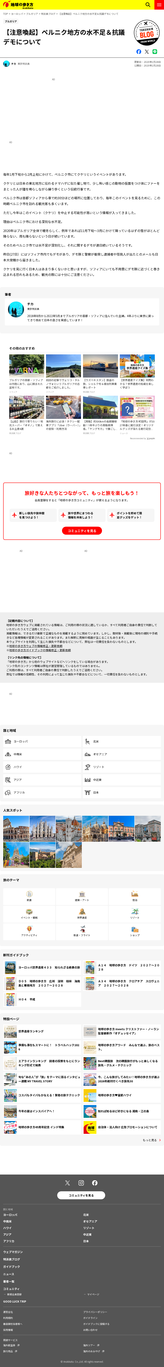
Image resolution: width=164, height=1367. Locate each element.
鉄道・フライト (82, 935)
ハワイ (18, 767)
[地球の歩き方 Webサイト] (18, 5)
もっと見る (150, 1140)
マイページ (93, 1294)
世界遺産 (82, 917)
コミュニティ (11, 1289)
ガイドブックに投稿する (96, 1323)
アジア (18, 779)
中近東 (97, 779)
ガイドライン (90, 1317)
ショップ (135, 935)
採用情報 (8, 1329)
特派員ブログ (48, 13)
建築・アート (82, 900)
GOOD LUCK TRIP (14, 1301)
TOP (5, 13)
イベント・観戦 (29, 917)
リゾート (98, 767)
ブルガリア (32, 13)
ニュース (8, 1274)
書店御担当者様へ (12, 1323)
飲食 (29, 900)
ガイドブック (11, 1267)
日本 (96, 792)
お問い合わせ (90, 1329)
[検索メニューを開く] (148, 5)
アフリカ (19, 792)
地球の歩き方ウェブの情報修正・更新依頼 (35, 646)
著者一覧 (8, 1281)
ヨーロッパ (17, 13)
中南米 (18, 754)
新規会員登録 (14, 1294)
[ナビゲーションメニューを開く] (159, 5)
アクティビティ (29, 935)
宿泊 (134, 900)
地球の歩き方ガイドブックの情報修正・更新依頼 (40, 650)
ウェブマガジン (13, 1252)
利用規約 (8, 1317)
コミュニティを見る (82, 530)
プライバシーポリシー (95, 1311)
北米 (96, 741)
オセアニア (100, 754)
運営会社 (8, 1311)
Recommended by (138, 438)
